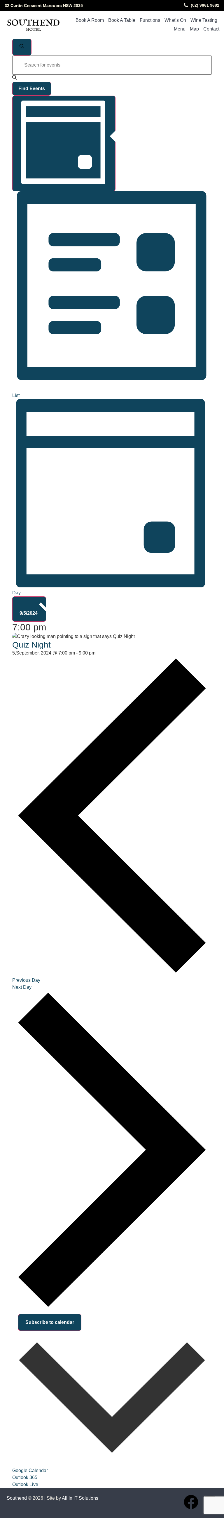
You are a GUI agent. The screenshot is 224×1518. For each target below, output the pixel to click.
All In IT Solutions (80, 1498)
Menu (180, 28)
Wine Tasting (203, 20)
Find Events (31, 88)
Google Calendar (30, 1470)
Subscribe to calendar (49, 1322)
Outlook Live (25, 1484)
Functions (150, 20)
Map (194, 28)
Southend (17, 1498)
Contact (211, 28)
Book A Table (121, 20)
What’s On (175, 20)
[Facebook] (191, 1502)
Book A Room (90, 20)
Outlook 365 (24, 1477)
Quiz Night (31, 644)
